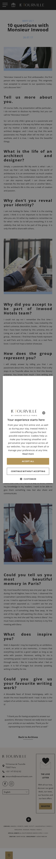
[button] (28, 479)
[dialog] (28, 429)
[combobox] (43, 412)
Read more (28, 453)
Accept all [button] (28, 461)
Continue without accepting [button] (28, 471)
